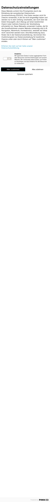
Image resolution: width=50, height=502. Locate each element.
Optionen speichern (25, 74)
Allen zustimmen (13, 69)
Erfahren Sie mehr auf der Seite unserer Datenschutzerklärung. (17, 47)
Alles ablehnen (37, 69)
